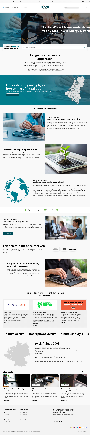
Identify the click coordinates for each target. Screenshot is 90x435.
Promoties (6, 414)
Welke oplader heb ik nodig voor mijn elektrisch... (15, 390)
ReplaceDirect (82, 431)
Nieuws (5, 412)
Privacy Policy (27, 431)
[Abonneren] (84, 418)
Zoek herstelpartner (12, 95)
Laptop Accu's (23, 412)
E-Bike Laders (23, 418)
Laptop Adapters (24, 414)
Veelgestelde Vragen (8, 419)
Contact (6, 416)
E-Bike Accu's (23, 416)
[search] (54, 47)
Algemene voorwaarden (8, 431)
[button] (71, 7)
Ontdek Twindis (8, 233)
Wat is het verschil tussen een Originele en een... (43, 390)
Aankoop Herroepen (18, 431)
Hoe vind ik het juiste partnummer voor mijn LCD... (73, 390)
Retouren (6, 418)
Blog (18, 7)
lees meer (6, 322)
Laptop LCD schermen (25, 419)
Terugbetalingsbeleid (35, 431)
